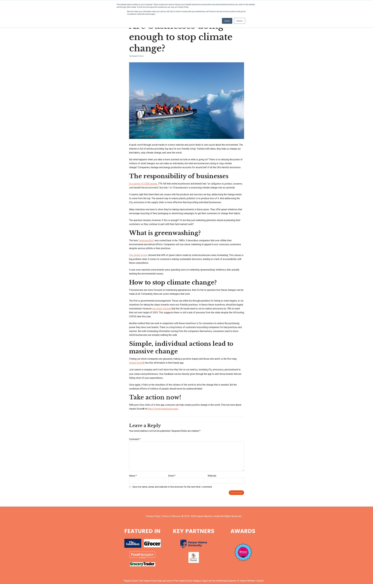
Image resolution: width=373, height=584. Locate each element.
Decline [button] (239, 21)
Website (212, 475)
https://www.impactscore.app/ (163, 408)
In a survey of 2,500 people (143, 183)
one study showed (162, 308)
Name (133, 475)
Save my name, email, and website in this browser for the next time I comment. (172, 486)
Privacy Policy (153, 516)
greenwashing (146, 240)
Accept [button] (227, 21)
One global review (138, 255)
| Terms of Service (170, 516)
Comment (134, 439)
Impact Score (138, 56)
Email (171, 475)
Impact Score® (137, 362)
